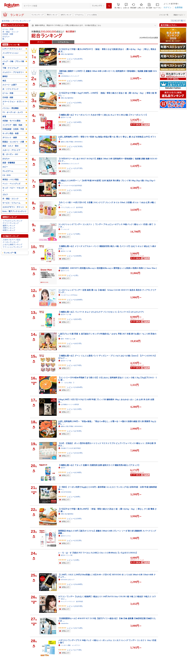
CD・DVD (6, 175)
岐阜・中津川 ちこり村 (68, 339)
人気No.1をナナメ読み (12, 240)
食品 (4, 81)
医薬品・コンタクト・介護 (13, 142)
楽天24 (63, 467)
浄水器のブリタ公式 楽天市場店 (71, 448)
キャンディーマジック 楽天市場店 (72, 601)
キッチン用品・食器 (10, 133)
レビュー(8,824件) (74, 319)
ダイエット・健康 (9, 137)
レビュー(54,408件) (74, 584)
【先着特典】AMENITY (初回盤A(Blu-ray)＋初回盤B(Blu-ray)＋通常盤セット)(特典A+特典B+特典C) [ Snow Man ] (107, 268)
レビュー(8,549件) (74, 122)
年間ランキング (9, 230)
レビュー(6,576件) (74, 365)
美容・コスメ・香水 (10, 146)
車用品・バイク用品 (10, 179)
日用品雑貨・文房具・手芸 (13, 129)
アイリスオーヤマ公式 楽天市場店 (71, 185)
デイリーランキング (11, 223)
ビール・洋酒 (7, 29)
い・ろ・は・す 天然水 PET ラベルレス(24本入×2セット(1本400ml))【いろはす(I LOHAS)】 (98, 553)
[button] (126, 6)
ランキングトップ (37, 15)
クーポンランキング (11, 242)
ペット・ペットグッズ (11, 184)
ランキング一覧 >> (178, 21)
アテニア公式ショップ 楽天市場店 (72, 207)
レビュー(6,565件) (74, 190)
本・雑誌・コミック (10, 32)
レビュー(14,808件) (74, 300)
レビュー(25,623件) (74, 453)
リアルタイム (79, 15)
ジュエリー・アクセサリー (13, 72)
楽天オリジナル (66, 536)
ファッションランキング (12, 247)
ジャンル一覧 (163, 15)
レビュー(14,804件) (74, 387)
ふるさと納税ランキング (12, 244)
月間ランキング (9, 228)
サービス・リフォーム (11, 203)
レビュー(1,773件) (74, 650)
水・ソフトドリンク (10, 89)
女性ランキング (66, 15)
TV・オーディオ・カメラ (12, 112)
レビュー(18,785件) (74, 146)
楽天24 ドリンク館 (66, 555)
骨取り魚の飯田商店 (67, 54)
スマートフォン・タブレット (13, 103)
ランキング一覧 (10, 253)
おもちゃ (6, 36)
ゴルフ (5, 194)
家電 (4, 117)
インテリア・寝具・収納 (12, 125)
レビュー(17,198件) (74, 81)
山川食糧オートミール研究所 (70, 404)
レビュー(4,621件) (74, 343)
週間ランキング (9, 226)
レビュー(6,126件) (74, 409)
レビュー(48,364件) (74, 212)
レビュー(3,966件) (74, 256)
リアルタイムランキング (12, 221)
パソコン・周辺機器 (10, 108)
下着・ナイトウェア (10, 68)
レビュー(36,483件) (74, 59)
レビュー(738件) (73, 234)
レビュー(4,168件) (74, 472)
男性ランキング (52, 15)
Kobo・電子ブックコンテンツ (14, 211)
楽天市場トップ (8, 21)
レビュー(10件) (73, 560)
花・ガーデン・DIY (10, 154)
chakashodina (64, 623)
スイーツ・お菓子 (9, 85)
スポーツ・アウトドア (11, 150)
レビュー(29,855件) (74, 606)
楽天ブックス (65, 270)
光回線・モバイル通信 (11, 121)
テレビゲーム (7, 171)
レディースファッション (12, 49)
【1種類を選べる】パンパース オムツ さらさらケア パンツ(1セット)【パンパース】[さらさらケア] (101, 312)
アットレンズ (65, 229)
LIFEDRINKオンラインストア (70, 76)
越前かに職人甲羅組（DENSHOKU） (72, 142)
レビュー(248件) (73, 497)
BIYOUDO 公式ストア (67, 579)
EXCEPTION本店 (66, 492)
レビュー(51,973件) (74, 168)
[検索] (109, 6)
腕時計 (5, 76)
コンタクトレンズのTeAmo (69, 295)
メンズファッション (10, 53)
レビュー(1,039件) (74, 519)
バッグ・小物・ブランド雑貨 (13, 62)
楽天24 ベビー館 (66, 117)
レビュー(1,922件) (74, 540)
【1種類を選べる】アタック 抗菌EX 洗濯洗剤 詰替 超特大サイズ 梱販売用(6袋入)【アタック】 (99, 465)
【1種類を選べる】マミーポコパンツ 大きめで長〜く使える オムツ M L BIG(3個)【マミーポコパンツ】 (103, 115)
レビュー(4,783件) (74, 431)
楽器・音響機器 (8, 163)
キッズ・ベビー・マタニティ (13, 189)
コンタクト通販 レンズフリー (70, 645)
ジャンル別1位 (92, 15)
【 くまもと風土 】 (68, 382)
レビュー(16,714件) (74, 628)
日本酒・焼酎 (7, 34)
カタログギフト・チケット (13, 207)
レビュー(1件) (72, 275)
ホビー (5, 167)
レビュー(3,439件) (74, 103)
